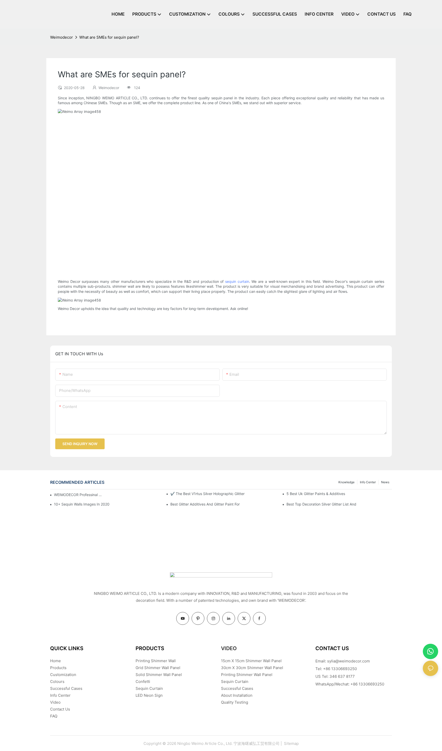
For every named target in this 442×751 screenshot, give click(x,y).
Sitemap (291, 743)
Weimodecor (61, 37)
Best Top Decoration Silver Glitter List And (321, 504)
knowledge (346, 482)
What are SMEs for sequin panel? (109, 37)
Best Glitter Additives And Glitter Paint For (205, 504)
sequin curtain (237, 281)
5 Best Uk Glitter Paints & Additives (315, 493)
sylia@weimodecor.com (348, 661)
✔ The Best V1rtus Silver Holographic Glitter (207, 493)
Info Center (368, 482)
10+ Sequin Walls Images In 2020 (81, 504)
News (385, 482)
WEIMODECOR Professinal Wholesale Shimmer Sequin (79, 494)
